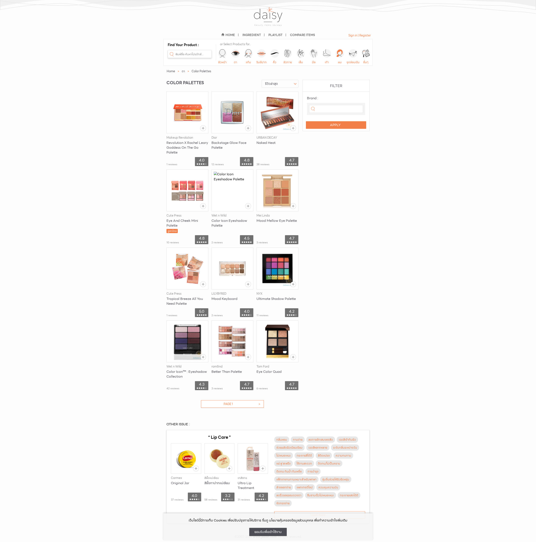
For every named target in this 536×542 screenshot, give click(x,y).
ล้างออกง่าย (283, 487)
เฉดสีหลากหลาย (317, 447)
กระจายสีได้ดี (304, 455)
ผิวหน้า (222, 62)
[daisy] (268, 19)
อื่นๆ (365, 62)
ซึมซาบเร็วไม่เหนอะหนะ (320, 495)
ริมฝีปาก (261, 62)
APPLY (335, 125)
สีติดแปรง (324, 455)
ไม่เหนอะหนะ (283, 455)
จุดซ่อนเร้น (353, 62)
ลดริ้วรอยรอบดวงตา (288, 495)
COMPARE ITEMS (302, 35)
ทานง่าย (298, 439)
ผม (340, 62)
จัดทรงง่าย (283, 503)
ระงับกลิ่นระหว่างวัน (345, 447)
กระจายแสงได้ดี (349, 495)
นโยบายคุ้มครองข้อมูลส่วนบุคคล (291, 520)
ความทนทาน (343, 455)
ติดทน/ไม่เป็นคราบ (329, 463)
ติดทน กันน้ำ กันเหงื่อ (289, 471)
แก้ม (248, 62)
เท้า (327, 62)
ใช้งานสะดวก (304, 463)
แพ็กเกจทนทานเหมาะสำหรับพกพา (296, 479)
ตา (235, 62)
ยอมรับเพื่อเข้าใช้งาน (268, 531)
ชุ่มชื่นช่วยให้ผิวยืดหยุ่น (335, 479)
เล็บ (301, 62)
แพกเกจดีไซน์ (305, 487)
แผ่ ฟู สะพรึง (283, 463)
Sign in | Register (359, 35)
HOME (230, 35)
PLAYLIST (275, 35)
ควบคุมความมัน (328, 487)
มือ (314, 62)
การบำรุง (313, 471)
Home (171, 71)
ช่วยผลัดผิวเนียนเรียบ (289, 447)
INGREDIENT (251, 35)
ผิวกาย (287, 62)
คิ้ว (274, 62)
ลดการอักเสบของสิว (320, 439)
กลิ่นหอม (281, 439)
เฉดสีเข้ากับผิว (347, 439)
